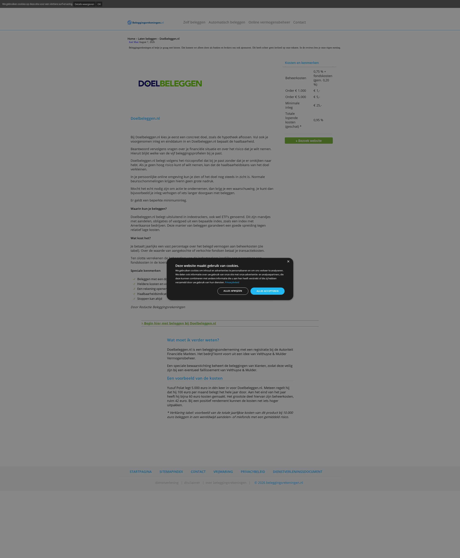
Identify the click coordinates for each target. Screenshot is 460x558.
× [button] (288, 261)
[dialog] (230, 279)
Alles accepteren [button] (268, 291)
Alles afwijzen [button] (233, 290)
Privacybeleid (232, 282)
